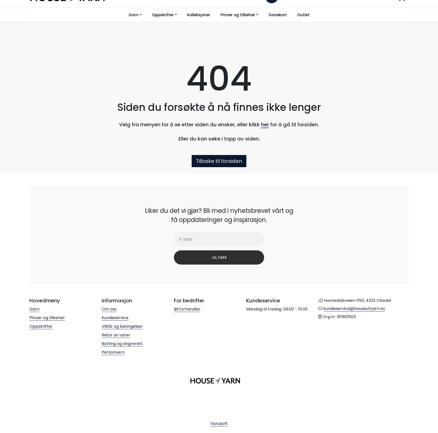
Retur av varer (116, 335)
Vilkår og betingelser (122, 326)
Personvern (113, 352)
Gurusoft (219, 423)
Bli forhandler (187, 309)
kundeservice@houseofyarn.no (354, 308)
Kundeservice (115, 318)
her (265, 124)
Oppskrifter (163, 15)
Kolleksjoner (198, 15)
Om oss (109, 309)
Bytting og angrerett (122, 344)
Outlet (303, 15)
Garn (134, 15)
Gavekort (277, 15)
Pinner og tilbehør (238, 15)
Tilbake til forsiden (219, 161)
